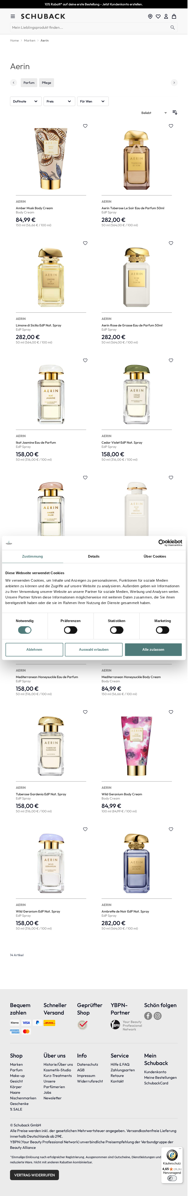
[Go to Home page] (83, 16)
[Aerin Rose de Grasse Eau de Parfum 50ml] (136, 293)
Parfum (29, 83)
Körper (16, 1086)
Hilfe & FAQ (120, 1064)
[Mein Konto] (166, 16)
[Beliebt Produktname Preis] (154, 112)
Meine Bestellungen (160, 1077)
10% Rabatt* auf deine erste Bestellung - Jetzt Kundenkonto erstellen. (94, 4)
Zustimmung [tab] (32, 556)
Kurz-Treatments (58, 1075)
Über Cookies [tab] (155, 556)
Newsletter (53, 1098)
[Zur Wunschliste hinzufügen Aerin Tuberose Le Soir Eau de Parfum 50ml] (171, 126)
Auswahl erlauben (94, 649)
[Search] (173, 27)
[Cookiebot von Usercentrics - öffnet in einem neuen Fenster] (161, 542)
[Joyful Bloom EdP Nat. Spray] (136, 527)
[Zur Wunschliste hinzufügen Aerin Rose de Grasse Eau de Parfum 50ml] (171, 243)
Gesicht (16, 1081)
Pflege (46, 83)
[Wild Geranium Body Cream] (136, 761)
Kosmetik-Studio (57, 1070)
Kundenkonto (155, 1071)
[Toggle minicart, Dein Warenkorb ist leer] (174, 16)
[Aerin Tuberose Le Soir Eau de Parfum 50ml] (136, 175)
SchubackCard (156, 1083)
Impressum (86, 1075)
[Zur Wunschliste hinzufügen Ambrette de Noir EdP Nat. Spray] (171, 829)
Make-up (17, 1075)
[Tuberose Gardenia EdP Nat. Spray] (51, 761)
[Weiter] (174, 82)
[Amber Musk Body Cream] (51, 175)
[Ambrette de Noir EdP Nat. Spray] (136, 879)
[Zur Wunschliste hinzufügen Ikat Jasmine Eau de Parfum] (85, 360)
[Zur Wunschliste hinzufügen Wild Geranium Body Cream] (171, 712)
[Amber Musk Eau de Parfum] (51, 527)
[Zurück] (13, 82)
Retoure (117, 1075)
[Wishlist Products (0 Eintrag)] (158, 16)
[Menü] (180, 1150)
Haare (15, 1092)
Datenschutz (87, 1064)
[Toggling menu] (14, 16)
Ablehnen (34, 649)
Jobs (47, 1092)
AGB (81, 1070)
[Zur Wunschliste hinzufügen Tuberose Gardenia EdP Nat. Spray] (85, 712)
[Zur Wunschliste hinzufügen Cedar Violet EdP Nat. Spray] (171, 360)
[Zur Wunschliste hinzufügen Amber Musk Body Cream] (85, 126)
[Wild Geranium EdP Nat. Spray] (51, 879)
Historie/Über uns (58, 1064)
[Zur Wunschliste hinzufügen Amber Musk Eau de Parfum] (85, 477)
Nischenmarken (23, 1098)
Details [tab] (93, 556)
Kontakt (117, 1081)
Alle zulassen (153, 649)
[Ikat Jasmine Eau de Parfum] (51, 410)
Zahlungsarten (123, 1070)
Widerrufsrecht (90, 1081)
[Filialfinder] (150, 16)
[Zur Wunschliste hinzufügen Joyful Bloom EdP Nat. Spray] (171, 477)
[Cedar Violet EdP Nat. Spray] (136, 410)
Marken (16, 1064)
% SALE (16, 1109)
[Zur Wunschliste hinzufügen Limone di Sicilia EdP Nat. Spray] (85, 243)
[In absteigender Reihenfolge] (175, 112)
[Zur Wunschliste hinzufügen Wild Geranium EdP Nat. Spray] (85, 829)
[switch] (70, 630)
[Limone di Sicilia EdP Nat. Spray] (51, 293)
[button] (26, 101)
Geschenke (19, 1103)
